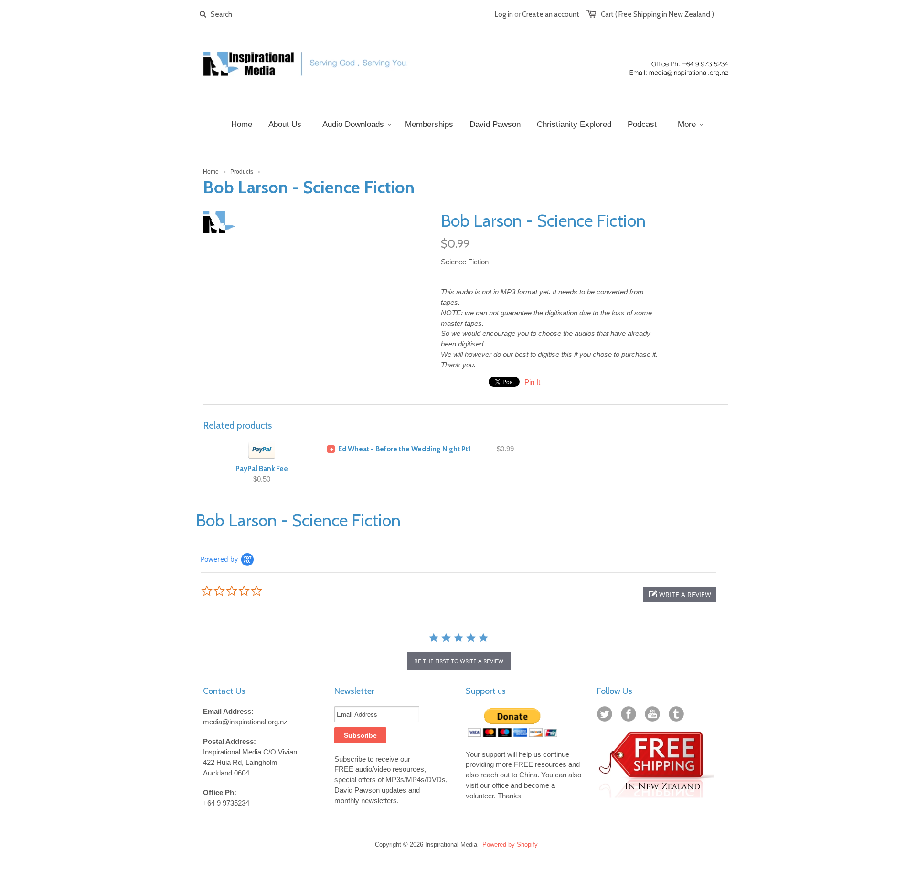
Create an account (550, 14)
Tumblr (678, 715)
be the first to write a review (458, 661)
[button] (679, 594)
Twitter (606, 715)
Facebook (630, 715)
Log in (504, 14)
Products (241, 171)
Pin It (532, 382)
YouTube (654, 715)
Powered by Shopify (510, 844)
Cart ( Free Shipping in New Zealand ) (657, 14)
